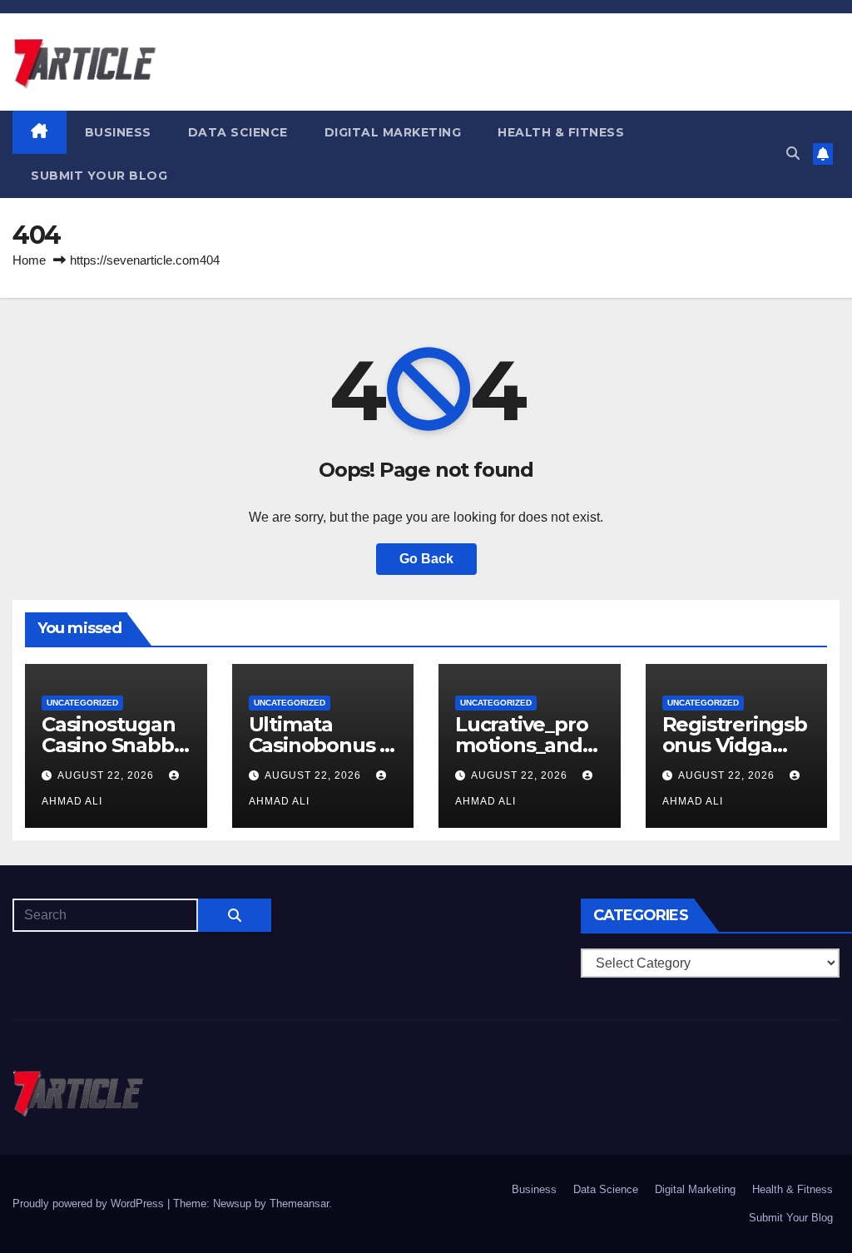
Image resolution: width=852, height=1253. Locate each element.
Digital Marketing (393, 132)
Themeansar (299, 1203)
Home (29, 260)
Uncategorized (82, 702)
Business (118, 132)
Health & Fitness (561, 132)
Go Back (426, 559)
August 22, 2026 (107, 775)
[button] (793, 153)
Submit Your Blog (99, 175)
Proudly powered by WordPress (89, 1203)
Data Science (238, 132)
